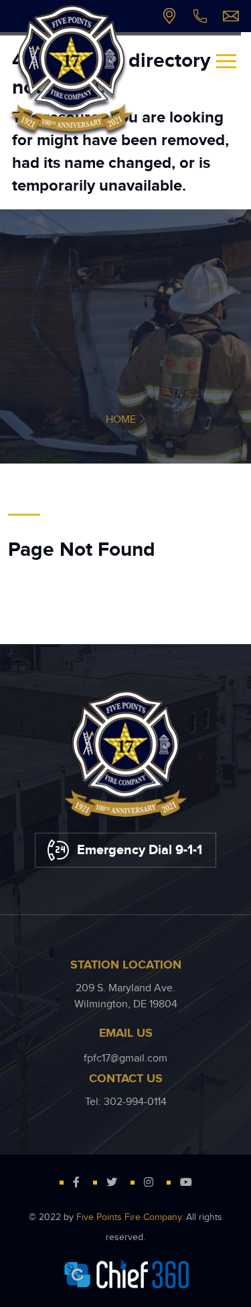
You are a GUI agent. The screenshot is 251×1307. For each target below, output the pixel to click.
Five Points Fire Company (128, 1217)
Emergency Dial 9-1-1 (139, 850)
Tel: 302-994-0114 (200, 16)
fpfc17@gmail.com (231, 16)
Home (121, 419)
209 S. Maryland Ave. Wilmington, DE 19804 (169, 16)
